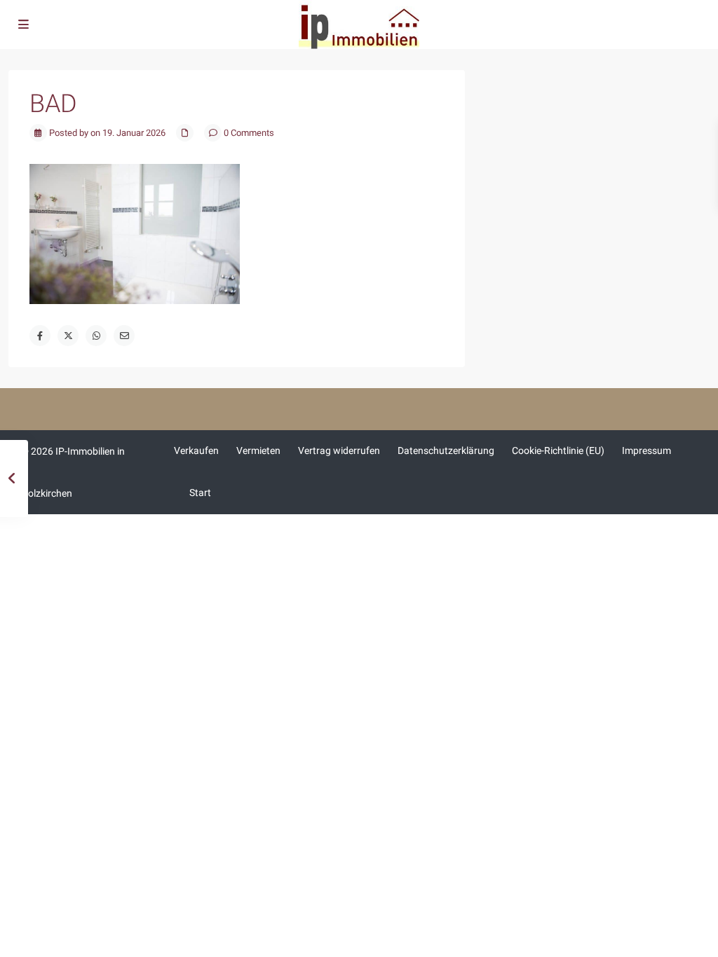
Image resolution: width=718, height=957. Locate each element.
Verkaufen (196, 450)
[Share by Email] (124, 335)
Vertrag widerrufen (339, 450)
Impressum (646, 450)
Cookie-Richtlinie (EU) (558, 450)
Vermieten (258, 450)
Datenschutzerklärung (446, 450)
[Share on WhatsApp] (96, 335)
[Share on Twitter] (68, 335)
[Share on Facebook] (39, 335)
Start (200, 492)
